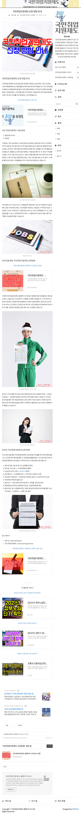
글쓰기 (59, 156)
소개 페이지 (22, 471)
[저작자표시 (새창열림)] (25, 725)
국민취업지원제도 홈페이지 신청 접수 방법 (14, 738)
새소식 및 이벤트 (67, 67)
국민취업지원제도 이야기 (67, 72)
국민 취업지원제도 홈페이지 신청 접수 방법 (27, 266)
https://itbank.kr (10, 690)
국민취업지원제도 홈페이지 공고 (19, 776)
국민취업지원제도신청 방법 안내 (27, 11)
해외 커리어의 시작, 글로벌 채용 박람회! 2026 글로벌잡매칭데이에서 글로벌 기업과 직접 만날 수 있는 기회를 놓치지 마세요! (21, 713)
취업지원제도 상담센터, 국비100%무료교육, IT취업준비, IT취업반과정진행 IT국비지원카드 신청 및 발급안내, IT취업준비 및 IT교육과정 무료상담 (21, 698)
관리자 (59, 151)
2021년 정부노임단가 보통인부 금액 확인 (27, 593)
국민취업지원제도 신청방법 (27, 15)
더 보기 (50, 746)
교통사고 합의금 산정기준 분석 (27, 654)
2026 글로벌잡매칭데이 (13, 709)
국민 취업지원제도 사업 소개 (27, 100)
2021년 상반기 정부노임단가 (27, 623)
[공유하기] (10, 725)
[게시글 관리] (12, 725)
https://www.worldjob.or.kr (13, 706)
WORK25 (75, 809)
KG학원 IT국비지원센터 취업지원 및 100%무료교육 (18, 694)
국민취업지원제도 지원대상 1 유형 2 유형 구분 (27, 549)
